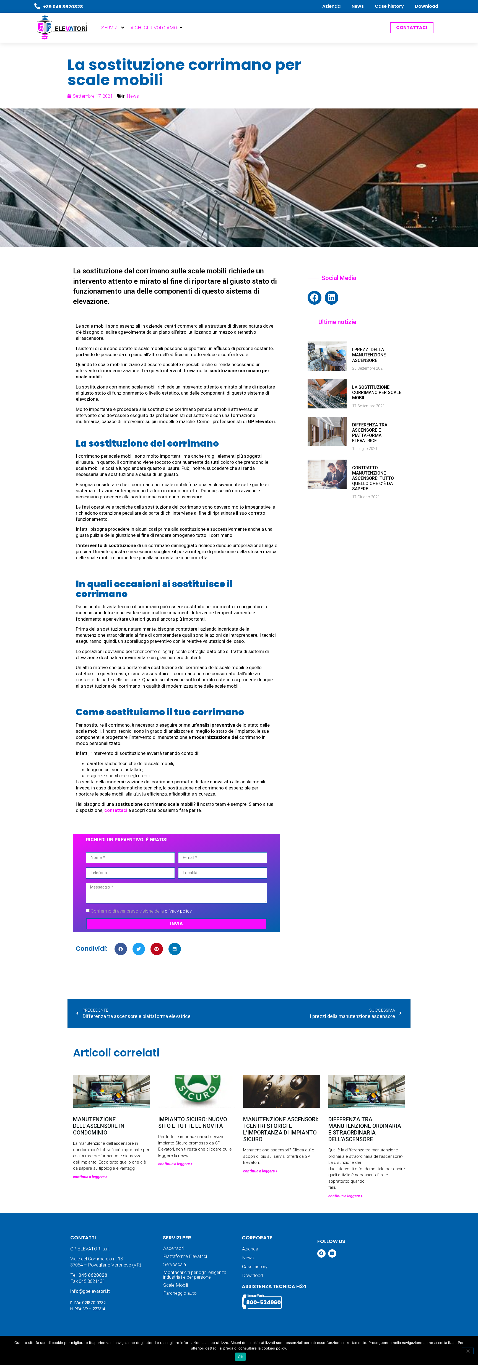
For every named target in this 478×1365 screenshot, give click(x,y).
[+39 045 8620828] (37, 6)
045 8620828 (93, 1275)
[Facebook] (314, 298)
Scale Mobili (175, 1285)
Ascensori (173, 1248)
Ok (240, 1356)
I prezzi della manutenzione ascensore (369, 355)
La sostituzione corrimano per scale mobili (376, 392)
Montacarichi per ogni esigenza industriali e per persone (194, 1275)
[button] (113, 27)
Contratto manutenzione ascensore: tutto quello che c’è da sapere (373, 478)
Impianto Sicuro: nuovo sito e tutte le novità (192, 1122)
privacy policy (178, 911)
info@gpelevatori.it (90, 1291)
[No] (468, 1351)
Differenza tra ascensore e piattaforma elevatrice (369, 433)
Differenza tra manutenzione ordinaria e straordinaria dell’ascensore (364, 1129)
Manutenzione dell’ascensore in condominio (98, 1126)
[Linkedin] (332, 298)
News (358, 6)
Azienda (331, 6)
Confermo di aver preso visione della (141, 911)
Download (426, 6)
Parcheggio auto (180, 1293)
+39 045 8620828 (63, 7)
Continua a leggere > (90, 1177)
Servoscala (174, 1264)
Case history (389, 6)
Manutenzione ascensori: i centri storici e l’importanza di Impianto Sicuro (280, 1129)
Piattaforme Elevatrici (185, 1256)
